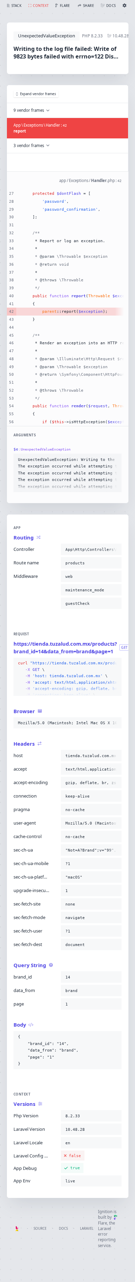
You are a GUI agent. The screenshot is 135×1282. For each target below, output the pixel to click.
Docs (63, 1228)
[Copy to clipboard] (114, 459)
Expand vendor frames (38, 94)
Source (40, 1228)
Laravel (86, 1228)
